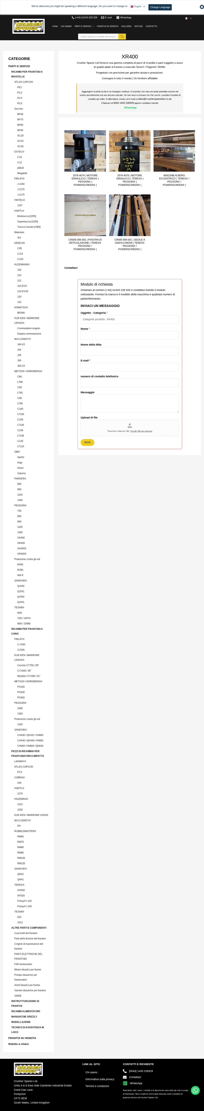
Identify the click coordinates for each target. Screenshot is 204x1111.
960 (19, 489)
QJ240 (20, 586)
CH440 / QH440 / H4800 (30, 740)
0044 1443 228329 (123, 103)
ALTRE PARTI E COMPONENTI (28, 928)
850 (19, 484)
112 (19, 280)
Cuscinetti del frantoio (25, 933)
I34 (19, 826)
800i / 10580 (23, 623)
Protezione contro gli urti (27, 559)
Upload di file (89, 417)
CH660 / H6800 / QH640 (30, 746)
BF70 (20, 119)
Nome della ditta (91, 344)
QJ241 (20, 591)
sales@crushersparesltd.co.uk (154, 99)
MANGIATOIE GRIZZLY (24, 1016)
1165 (20, 494)
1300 (20, 713)
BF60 (20, 114)
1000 (20, 708)
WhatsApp (130, 107)
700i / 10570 (23, 618)
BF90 (20, 130)
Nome (85, 328)
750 (19, 511)
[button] (190, 18)
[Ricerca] (122, 37)
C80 (19, 376)
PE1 (19, 87)
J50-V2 (21, 366)
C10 (19, 157)
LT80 (20, 382)
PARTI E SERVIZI (19, 66)
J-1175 (20, 194)
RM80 (20, 847)
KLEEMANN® (22, 264)
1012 (20, 804)
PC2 (19, 92)
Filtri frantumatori (23, 964)
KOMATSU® (21, 307)
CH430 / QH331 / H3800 (30, 735)
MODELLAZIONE (21, 1022)
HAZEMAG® (21, 799)
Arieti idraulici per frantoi (27, 985)
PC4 (19, 98)
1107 (20, 205)
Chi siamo (91, 1072)
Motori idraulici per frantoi (27, 969)
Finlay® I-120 (24, 901)
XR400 (21, 543)
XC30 (20, 146)
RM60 (20, 836)
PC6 (19, 103)
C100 (20, 409)
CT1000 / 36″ (24, 670)
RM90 (20, 852)
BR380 (21, 313)
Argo (19, 462)
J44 (19, 350)
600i (19, 613)
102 (19, 270)
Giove (20, 468)
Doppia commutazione (29, 333)
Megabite (22, 173)
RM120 (21, 863)
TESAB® (19, 607)
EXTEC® (19, 151)
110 (19, 275)
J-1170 (20, 189)
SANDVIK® (20, 580)
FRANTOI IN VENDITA (22, 1038)
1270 (20, 793)
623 (19, 917)
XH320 (21, 895)
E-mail (86, 360)
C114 (20, 253)
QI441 (20, 879)
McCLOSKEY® (22, 339)
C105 (20, 419)
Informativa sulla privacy (99, 1079)
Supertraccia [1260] (27, 221)
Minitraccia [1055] (26, 216)
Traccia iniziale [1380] (28, 227)
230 (19, 783)
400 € (20, 575)
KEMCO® (19, 243)
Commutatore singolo (28, 328)
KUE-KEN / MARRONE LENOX (31, 815)
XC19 (20, 135)
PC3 (19, 772)
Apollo (20, 457)
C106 (20, 430)
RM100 (21, 858)
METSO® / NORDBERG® (28, 371)
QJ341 (20, 602)
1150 (20, 724)
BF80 (20, 125)
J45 (19, 355)
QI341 (20, 874)
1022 (20, 809)
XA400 (21, 537)
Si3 (19, 237)
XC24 (20, 141)
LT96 (20, 403)
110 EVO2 (22, 291)
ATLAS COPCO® (23, 82)
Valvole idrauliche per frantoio (30, 990)
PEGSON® (20, 505)
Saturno (21, 473)
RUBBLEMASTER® (25, 831)
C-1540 (21, 644)
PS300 (21, 697)
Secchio (18, 109)
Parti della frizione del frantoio (30, 938)
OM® (17, 452)
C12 (19, 162)
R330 (20, 570)
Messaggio (88, 392)
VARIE (18, 996)
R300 (20, 564)
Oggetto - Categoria (94, 312)
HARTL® (19, 211)
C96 (19, 398)
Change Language (160, 7)
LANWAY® (20, 761)
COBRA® (19, 777)
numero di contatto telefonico (99, 376)
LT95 (20, 392)
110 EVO (22, 286)
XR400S (21, 554)
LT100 (20, 414)
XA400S (21, 548)
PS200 (21, 692)
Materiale (19, 232)
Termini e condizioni (97, 1086)
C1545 (20, 650)
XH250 (21, 890)
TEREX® (19, 885)
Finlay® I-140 (24, 906)
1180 (20, 500)
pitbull (20, 168)
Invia (87, 442)
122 (19, 302)
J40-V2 (21, 344)
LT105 (20, 425)
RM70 (20, 842)
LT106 (20, 435)
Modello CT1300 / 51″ (28, 676)
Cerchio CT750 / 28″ (28, 665)
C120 (20, 259)
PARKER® (20, 478)
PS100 (21, 687)
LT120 (20, 446)
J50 (19, 360)
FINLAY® (19, 178)
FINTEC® (19, 200)
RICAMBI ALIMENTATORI (25, 1011)
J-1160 (20, 184)
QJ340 (20, 596)
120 (19, 296)
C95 (19, 248)
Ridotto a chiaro (18, 1044)
